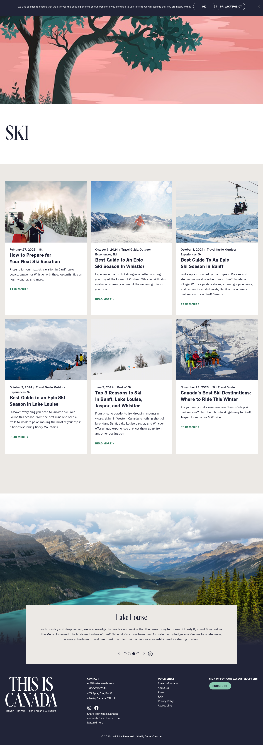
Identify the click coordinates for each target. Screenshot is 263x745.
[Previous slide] (119, 653)
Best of (122, 387)
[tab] (125, 653)
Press (161, 692)
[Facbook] (96, 708)
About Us (163, 687)
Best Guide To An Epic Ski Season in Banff (205, 263)
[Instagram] (89, 708)
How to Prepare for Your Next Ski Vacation (35, 258)
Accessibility (165, 705)
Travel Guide (129, 249)
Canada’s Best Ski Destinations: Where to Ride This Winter (216, 396)
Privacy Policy (166, 701)
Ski (41, 249)
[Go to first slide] (143, 653)
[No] (258, 6)
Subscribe (220, 686)
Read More (18, 289)
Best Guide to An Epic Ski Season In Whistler (119, 263)
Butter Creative (153, 736)
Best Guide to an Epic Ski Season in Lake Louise (37, 400)
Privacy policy (231, 6)
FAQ (160, 696)
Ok (204, 6)
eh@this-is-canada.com (100, 683)
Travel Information (168, 683)
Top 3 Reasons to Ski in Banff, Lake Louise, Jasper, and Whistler (118, 399)
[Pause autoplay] (150, 653)
